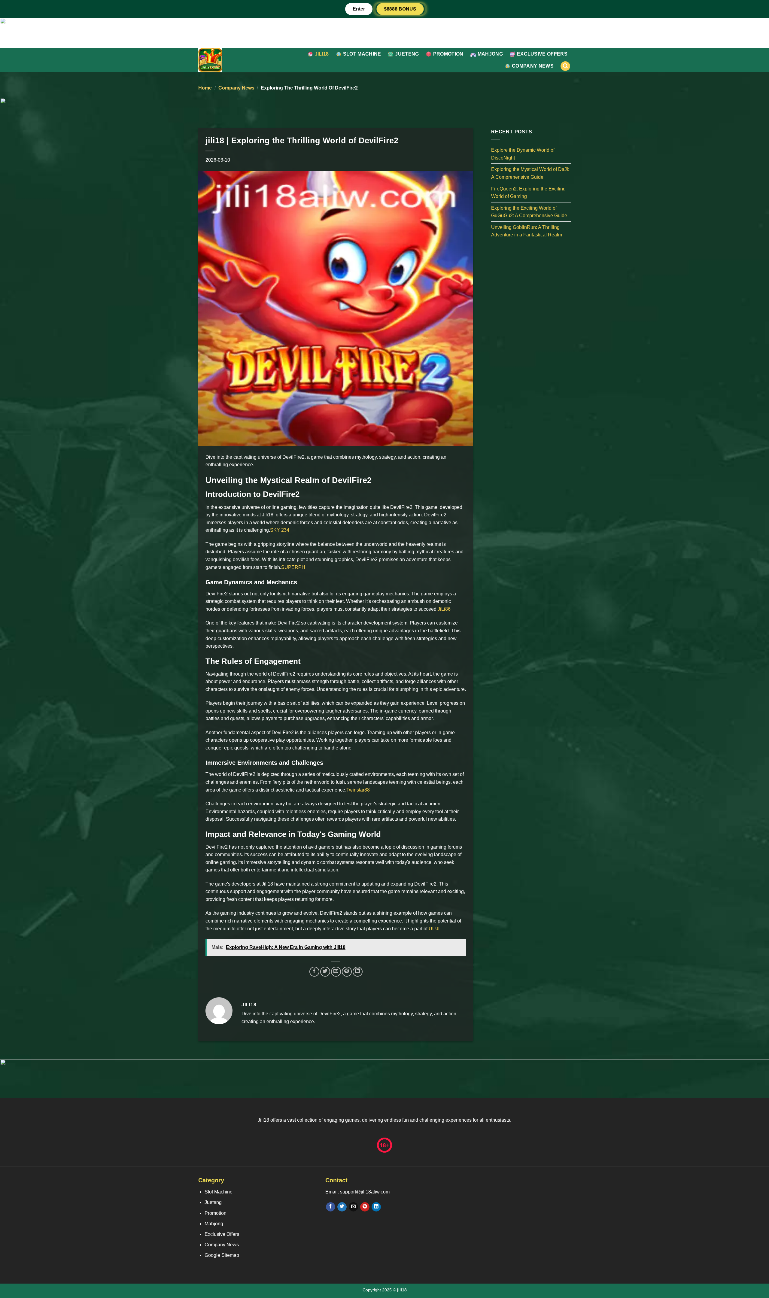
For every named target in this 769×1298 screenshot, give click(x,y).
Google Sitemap (222, 1255)
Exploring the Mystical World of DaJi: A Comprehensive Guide (530, 173)
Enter (359, 8)
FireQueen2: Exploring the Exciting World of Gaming (528, 192)
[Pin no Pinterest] (347, 972)
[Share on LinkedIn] (358, 972)
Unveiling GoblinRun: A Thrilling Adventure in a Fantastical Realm (526, 230)
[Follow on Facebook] (330, 1207)
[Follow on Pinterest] (364, 1207)
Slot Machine (362, 53)
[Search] (565, 66)
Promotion (448, 53)
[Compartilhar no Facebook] (314, 972)
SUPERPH (293, 567)
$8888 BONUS (400, 8)
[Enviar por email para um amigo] (336, 972)
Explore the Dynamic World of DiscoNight (523, 153)
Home (205, 87)
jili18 (322, 53)
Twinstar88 (358, 789)
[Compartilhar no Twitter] (325, 972)
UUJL (435, 928)
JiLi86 (444, 609)
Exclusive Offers (542, 53)
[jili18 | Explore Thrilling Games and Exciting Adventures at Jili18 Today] (227, 60)
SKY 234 (279, 530)
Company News (533, 65)
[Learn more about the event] (384, 32)
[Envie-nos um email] (353, 1207)
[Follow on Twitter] (342, 1207)
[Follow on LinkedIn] (376, 1207)
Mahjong (490, 53)
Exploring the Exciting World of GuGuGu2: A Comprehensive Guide (529, 211)
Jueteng (407, 53)
